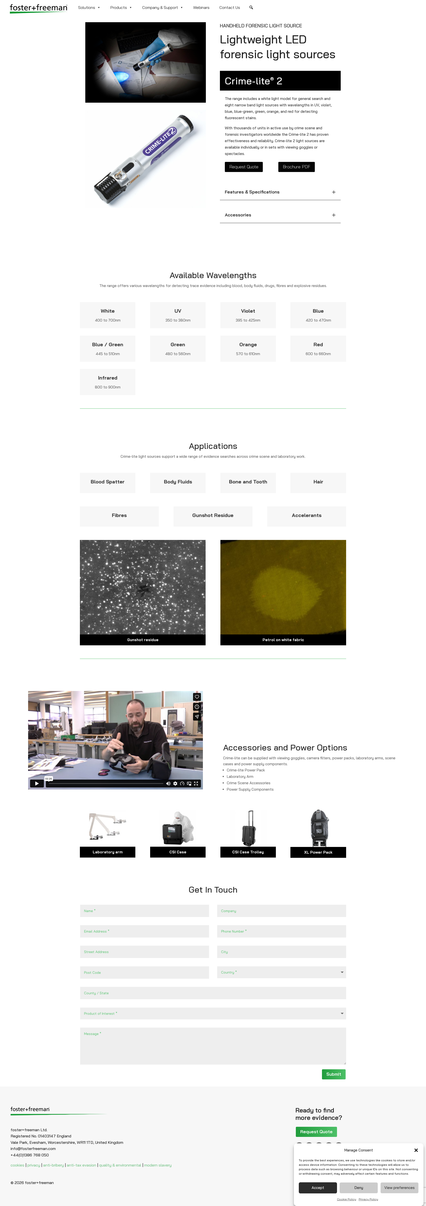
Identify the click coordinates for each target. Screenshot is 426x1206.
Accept (318, 1187)
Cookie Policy (346, 1199)
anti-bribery (53, 1165)
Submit (333, 1074)
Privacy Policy (368, 1199)
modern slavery (158, 1165)
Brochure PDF (296, 167)
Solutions (86, 7)
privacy (33, 1165)
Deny (359, 1187)
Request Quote (243, 167)
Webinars (201, 7)
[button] (416, 1150)
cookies (17, 1165)
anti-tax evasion (81, 1165)
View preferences (399, 1187)
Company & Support (160, 7)
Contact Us (229, 7)
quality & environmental (120, 1165)
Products (118, 7)
